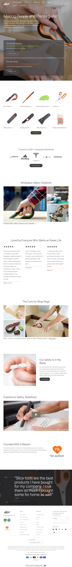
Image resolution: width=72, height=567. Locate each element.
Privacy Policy (37, 554)
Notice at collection (30, 565)
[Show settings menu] (64, 429)
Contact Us (39, 532)
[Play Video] (5, 429)
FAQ (37, 519)
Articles (38, 534)
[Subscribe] (66, 518)
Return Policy (39, 529)
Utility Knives (8, 128)
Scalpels (22, 532)
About (37, 522)
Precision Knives (25, 106)
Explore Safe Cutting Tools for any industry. (19, 223)
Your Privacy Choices (38, 565)
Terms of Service (29, 554)
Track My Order (40, 527)
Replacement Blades (59, 128)
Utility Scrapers (41, 128)
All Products (36, 132)
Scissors (55, 106)
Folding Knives (24, 128)
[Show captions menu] (58, 429)
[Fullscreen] (67, 429)
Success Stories (36, 165)
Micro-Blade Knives (42, 106)
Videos (37, 517)
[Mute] (61, 429)
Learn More (45, 379)
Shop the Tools (12, 53)
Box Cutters (7, 106)
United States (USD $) (35, 542)
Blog (37, 524)
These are (51, 338)
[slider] (33, 429)
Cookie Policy (43, 554)
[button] (43, 2)
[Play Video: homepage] (36, 414)
